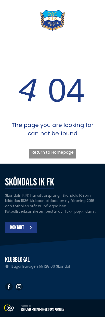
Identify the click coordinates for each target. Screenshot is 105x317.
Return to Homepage (52, 152)
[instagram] (19, 287)
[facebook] (9, 287)
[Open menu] (95, 20)
